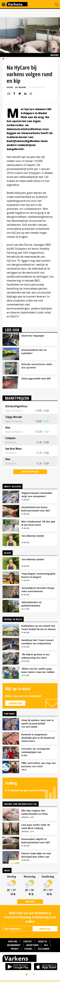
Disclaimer (43, 948)
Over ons (13, 941)
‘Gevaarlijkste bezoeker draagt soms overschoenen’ (37, 589)
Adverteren (32, 945)
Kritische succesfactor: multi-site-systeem (37, 365)
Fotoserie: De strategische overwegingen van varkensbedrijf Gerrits (35, 750)
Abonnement (14, 945)
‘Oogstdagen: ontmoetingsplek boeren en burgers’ (38, 575)
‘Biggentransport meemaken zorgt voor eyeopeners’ (36, 494)
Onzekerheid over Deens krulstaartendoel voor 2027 (35, 508)
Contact (27, 941)
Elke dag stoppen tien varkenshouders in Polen (34, 812)
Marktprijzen (17, 398)
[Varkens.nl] (30, 959)
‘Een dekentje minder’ (33, 535)
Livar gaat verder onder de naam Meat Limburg (35, 826)
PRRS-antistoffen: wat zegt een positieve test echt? (38, 764)
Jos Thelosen (20, 87)
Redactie (42, 941)
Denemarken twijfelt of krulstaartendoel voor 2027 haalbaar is (35, 840)
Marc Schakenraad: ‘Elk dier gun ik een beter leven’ (38, 523)
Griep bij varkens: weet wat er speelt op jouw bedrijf (37, 721)
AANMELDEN (45, 928)
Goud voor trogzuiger (32, 335)
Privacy (14, 948)
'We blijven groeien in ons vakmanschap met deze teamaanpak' (35, 656)
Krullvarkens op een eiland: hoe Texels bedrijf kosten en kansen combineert (38, 627)
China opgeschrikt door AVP (36, 378)
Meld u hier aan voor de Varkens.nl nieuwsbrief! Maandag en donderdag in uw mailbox (30, 917)
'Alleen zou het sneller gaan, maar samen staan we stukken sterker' (37, 670)
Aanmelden (15, 703)
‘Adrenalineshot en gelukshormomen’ (31, 603)
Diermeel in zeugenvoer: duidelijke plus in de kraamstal (37, 736)
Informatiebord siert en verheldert (34, 351)
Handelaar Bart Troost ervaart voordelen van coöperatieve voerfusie (37, 641)
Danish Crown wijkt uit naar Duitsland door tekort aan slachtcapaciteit (36, 855)
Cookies (28, 948)
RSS (46, 945)
